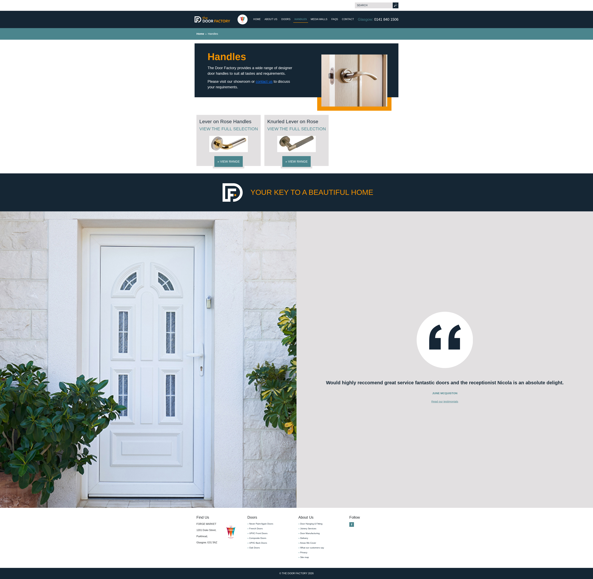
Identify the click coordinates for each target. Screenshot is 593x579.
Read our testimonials (444, 401)
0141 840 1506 (378, 19)
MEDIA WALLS (319, 19)
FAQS (334, 19)
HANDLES (300, 19)
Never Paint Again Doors (260, 523)
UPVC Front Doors (257, 533)
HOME (257, 19)
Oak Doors (253, 547)
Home (200, 33)
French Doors (255, 528)
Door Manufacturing (309, 533)
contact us (264, 81)
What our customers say (311, 547)
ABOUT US (271, 19)
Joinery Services (307, 528)
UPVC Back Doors (257, 543)
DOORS (285, 19)
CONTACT (348, 19)
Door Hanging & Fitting (310, 523)
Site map (303, 557)
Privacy (302, 552)
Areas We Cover (307, 543)
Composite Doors (256, 538)
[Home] (221, 19)
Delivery (303, 538)
